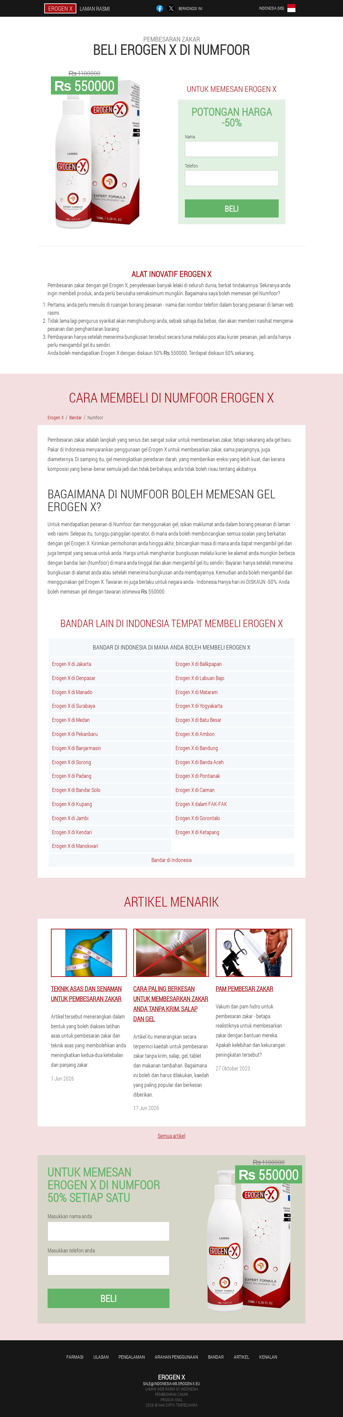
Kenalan (268, 1357)
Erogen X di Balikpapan (199, 663)
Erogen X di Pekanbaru (75, 733)
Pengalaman (132, 1357)
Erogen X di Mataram (197, 691)
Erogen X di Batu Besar (198, 719)
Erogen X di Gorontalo (198, 817)
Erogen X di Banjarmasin (76, 747)
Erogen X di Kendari (72, 832)
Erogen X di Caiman (195, 789)
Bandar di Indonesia (171, 859)
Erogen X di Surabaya (73, 705)
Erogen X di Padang (71, 775)
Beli (232, 208)
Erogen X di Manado (72, 691)
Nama (190, 136)
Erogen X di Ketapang (197, 832)
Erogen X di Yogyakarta (199, 705)
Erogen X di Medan (71, 719)
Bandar (216, 1357)
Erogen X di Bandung (197, 747)
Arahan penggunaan (176, 1357)
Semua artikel (171, 1135)
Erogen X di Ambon (195, 733)
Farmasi (74, 1357)
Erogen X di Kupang (72, 803)
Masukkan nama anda (70, 1216)
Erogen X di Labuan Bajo (200, 677)
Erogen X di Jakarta (71, 663)
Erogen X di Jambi (70, 817)
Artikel (241, 1357)
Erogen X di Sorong (71, 761)
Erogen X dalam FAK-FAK (201, 803)
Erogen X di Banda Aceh (200, 761)
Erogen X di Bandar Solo (76, 789)
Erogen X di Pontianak (198, 775)
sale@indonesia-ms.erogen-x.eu (171, 1383)
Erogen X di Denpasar (73, 677)
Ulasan (101, 1357)
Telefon (191, 166)
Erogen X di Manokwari (75, 845)
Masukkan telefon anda (71, 1250)
